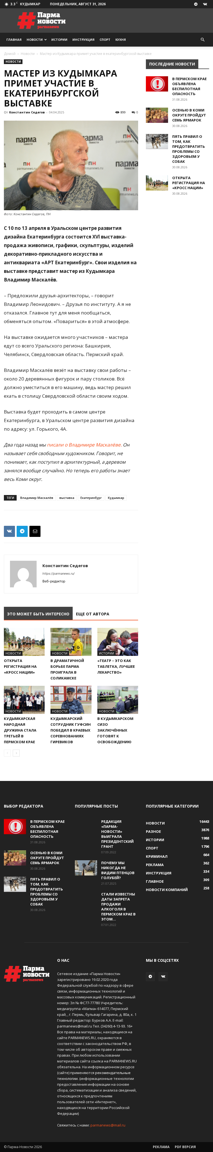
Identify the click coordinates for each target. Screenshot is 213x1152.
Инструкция (83, 39)
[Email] (34, 531)
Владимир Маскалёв (36, 498)
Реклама (161, 1147)
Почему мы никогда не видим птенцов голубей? (118, 870)
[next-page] (16, 753)
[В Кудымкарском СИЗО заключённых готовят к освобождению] (117, 700)
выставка (66, 498)
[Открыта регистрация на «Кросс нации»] (24, 642)
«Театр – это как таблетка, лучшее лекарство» (116, 666)
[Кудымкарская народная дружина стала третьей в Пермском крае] (24, 700)
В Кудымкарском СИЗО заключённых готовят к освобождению (115, 730)
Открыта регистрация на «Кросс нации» (20, 666)
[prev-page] (7, 753)
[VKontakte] (205, 4)
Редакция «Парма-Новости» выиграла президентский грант (117, 834)
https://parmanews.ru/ (58, 573)
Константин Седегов (27, 112)
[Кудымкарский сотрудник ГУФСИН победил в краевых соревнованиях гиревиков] (70, 700)
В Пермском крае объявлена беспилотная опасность (189, 86)
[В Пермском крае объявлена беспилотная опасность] (157, 84)
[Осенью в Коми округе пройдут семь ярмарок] (157, 115)
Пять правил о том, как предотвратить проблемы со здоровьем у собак (188, 149)
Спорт (105, 39)
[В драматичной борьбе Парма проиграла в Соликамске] (70, 642)
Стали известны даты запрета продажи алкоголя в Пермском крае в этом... (118, 907)
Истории (59, 39)
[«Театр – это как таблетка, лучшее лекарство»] (117, 642)
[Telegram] (196, 4)
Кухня (120, 39)
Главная (14, 39)
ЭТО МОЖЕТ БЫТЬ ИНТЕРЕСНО (38, 613)
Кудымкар (116, 498)
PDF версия (185, 1147)
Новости (35, 39)
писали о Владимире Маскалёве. (84, 444)
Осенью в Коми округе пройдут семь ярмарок (189, 115)
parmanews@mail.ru (107, 1125)
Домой (10, 53)
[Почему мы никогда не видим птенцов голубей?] (86, 868)
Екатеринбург (91, 498)
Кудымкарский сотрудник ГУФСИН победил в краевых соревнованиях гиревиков (70, 730)
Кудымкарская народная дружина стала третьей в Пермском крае (20, 730)
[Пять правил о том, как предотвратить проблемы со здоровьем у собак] (157, 141)
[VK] (9, 531)
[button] (202, 39)
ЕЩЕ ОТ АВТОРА (92, 613)
